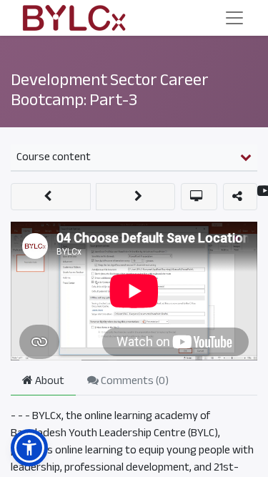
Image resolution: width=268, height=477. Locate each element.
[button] (51, 196)
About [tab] (48, 380)
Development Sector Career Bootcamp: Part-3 (110, 90)
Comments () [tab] (134, 380)
